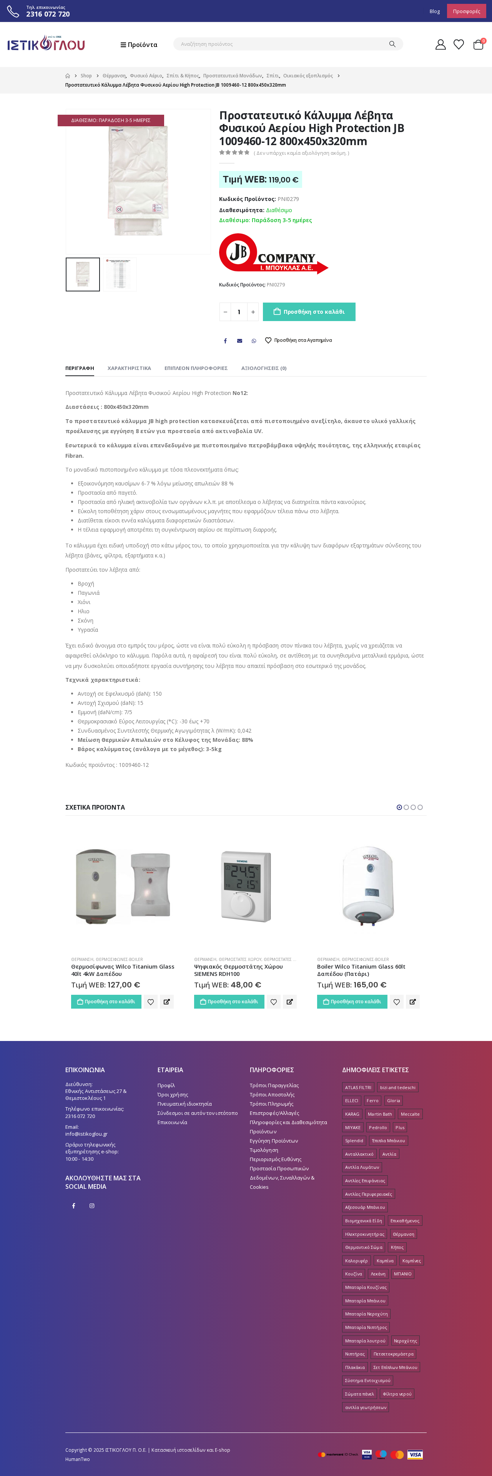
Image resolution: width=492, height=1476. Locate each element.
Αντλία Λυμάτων (362, 1167)
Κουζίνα (353, 1274)
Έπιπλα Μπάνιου (389, 1140)
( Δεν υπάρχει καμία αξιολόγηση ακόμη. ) (301, 152)
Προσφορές (466, 11)
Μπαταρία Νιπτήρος (366, 1327)
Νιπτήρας (355, 1354)
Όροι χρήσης (173, 1094)
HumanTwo (77, 1459)
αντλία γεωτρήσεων (365, 1407)
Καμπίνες (411, 1260)
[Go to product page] (123, 886)
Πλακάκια (355, 1367)
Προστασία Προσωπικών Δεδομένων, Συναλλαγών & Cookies (282, 1177)
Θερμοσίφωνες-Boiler (242, 959)
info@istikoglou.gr (86, 1133)
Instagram (92, 1205)
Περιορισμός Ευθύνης (275, 1159)
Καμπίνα (385, 1260)
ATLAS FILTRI (358, 1087)
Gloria (393, 1100)
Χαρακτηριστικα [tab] (129, 368)
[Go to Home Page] (67, 75)
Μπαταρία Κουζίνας (366, 1287)
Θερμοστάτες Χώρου (117, 959)
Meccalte (410, 1114)
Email (239, 341)
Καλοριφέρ (356, 1260)
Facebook (225, 341)
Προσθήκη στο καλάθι (314, 311)
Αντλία (389, 1154)
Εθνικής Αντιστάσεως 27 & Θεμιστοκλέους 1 (96, 1094)
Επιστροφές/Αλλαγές (274, 1113)
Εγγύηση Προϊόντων (274, 1140)
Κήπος (397, 1247)
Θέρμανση (82, 959)
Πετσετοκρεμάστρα (394, 1354)
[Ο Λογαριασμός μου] (440, 44)
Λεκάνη (378, 1274)
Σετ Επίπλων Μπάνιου (395, 1367)
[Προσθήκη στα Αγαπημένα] (151, 1002)
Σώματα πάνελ (359, 1394)
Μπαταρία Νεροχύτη (366, 1314)
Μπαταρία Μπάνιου (365, 1301)
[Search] (392, 43)
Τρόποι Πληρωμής (271, 1103)
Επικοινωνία (172, 1122)
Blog (435, 11)
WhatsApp (254, 341)
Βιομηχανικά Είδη (363, 1220)
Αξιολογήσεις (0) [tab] (263, 368)
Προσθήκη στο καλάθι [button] (110, 1001)
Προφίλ (166, 1085)
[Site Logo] (46, 44)
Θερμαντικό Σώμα (363, 1247)
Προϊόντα (143, 44)
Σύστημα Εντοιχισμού (368, 1380)
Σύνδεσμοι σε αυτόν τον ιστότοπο (198, 1113)
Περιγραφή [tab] (79, 368)
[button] (67, 181)
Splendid (354, 1140)
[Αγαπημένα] (459, 44)
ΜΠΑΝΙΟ (402, 1274)
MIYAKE (353, 1127)
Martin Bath (380, 1114)
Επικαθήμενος (405, 1220)
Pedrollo (378, 1127)
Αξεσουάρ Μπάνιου (365, 1207)
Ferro (372, 1100)
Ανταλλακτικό (359, 1154)
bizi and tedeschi (398, 1087)
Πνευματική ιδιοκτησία (185, 1103)
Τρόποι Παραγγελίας (274, 1085)
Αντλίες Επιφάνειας (365, 1180)
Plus (400, 1127)
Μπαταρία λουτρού (365, 1341)
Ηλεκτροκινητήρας (364, 1234)
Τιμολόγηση (264, 1149)
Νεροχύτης (405, 1341)
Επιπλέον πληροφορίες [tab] (196, 368)
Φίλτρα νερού (397, 1394)
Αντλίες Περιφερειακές (368, 1194)
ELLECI (351, 1100)
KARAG (352, 1114)
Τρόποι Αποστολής (272, 1094)
